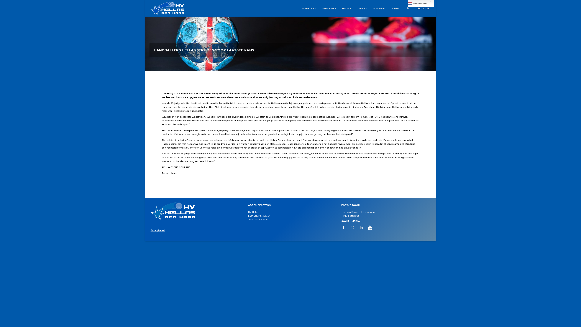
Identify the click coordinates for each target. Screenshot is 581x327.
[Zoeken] (408, 8)
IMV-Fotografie (351, 216)
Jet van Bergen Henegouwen (359, 212)
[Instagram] (428, 8)
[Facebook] (419, 8)
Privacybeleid (158, 230)
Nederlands (419, 3)
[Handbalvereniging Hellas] (167, 8)
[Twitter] (423, 8)
